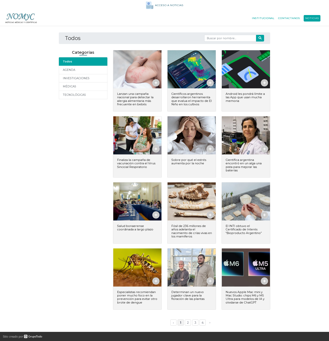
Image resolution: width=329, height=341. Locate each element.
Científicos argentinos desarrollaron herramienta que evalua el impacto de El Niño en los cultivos (191, 99)
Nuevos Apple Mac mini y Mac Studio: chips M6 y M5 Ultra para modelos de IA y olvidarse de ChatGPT (245, 297)
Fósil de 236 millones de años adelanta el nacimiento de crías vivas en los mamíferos (191, 231)
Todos (67, 61)
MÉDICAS (69, 86)
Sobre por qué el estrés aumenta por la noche (188, 161)
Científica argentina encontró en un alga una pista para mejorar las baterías (244, 165)
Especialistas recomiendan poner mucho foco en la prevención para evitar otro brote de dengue (137, 297)
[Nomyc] (21, 18)
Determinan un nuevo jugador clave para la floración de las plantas (187, 295)
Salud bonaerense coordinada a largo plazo (135, 227)
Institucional (263, 18)
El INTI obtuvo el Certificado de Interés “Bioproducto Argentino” (244, 229)
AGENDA (69, 70)
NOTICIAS (312, 18)
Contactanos (289, 18)
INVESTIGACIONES (76, 78)
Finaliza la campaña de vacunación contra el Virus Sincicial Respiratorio (136, 163)
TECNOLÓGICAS (74, 95)
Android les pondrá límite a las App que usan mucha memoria (245, 97)
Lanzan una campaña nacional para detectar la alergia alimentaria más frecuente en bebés (135, 99)
